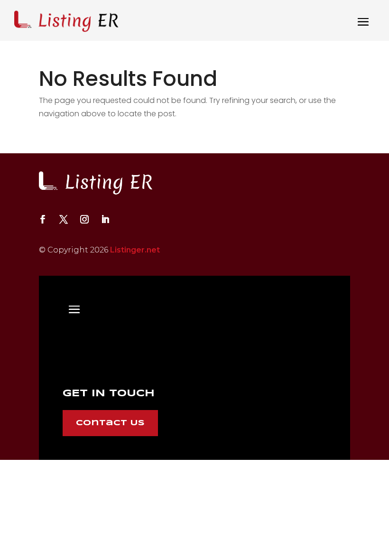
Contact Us (110, 423)
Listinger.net (135, 249)
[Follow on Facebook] (42, 219)
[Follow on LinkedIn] (105, 219)
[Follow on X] (63, 219)
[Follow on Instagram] (84, 219)
